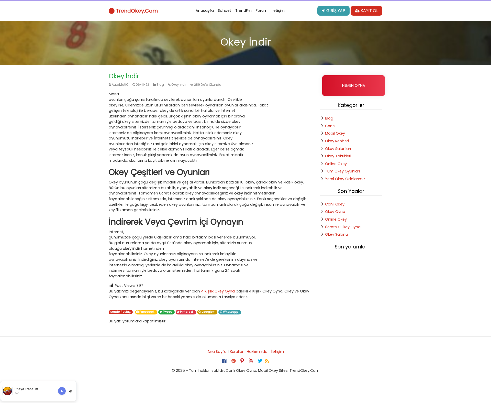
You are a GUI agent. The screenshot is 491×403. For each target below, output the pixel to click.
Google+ (208, 312)
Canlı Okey (334, 204)
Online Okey (336, 163)
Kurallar (236, 351)
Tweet (167, 312)
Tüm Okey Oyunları (342, 171)
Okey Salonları (338, 148)
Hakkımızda (257, 351)
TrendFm (243, 10)
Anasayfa (205, 10)
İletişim (278, 10)
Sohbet (224, 10)
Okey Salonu (336, 234)
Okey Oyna (335, 211)
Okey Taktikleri (338, 156)
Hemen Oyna (353, 85)
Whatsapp (231, 312)
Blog (160, 84)
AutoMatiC (120, 84)
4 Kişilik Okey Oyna (218, 291)
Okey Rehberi (337, 141)
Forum (261, 10)
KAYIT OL (369, 11)
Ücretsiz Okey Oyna (343, 227)
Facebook (147, 312)
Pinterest (187, 312)
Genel (330, 125)
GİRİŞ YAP (335, 11)
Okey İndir (178, 84)
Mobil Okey (335, 133)
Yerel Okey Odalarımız (345, 178)
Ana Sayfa (217, 351)
